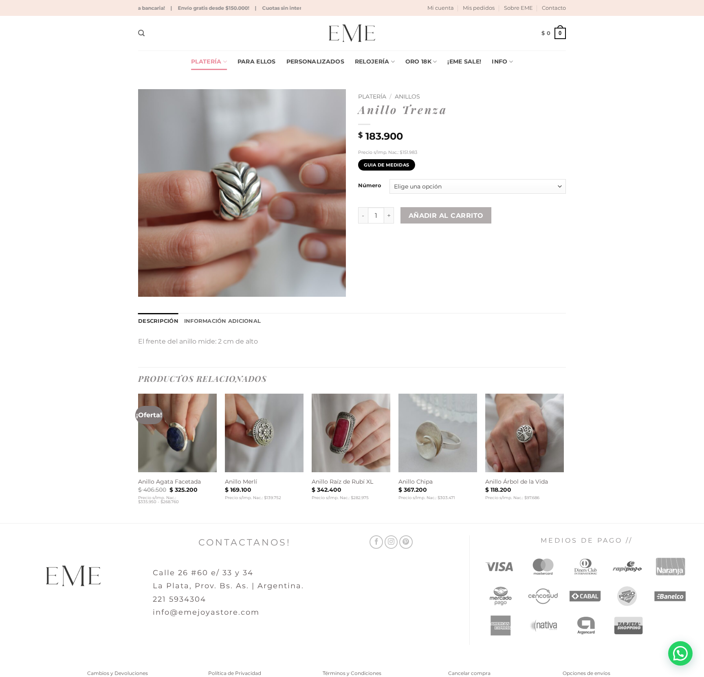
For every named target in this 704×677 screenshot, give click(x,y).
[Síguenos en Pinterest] (406, 542)
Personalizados (315, 61)
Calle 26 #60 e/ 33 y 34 (203, 572)
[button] (141, 33)
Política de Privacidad (234, 673)
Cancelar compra (469, 673)
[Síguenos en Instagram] (391, 542)
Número (369, 185)
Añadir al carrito (446, 215)
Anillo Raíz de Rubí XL (342, 481)
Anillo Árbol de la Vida (516, 481)
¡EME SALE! (464, 61)
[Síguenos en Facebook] (376, 542)
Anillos (407, 96)
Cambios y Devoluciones (117, 673)
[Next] (563, 457)
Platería (206, 61)
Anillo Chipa (415, 481)
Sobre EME (518, 8)
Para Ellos (257, 61)
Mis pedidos (479, 8)
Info (499, 61)
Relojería (372, 61)
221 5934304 (179, 599)
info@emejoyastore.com (206, 612)
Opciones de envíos (586, 673)
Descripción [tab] (158, 321)
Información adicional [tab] (222, 321)
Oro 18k (418, 61)
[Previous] (138, 457)
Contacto (554, 8)
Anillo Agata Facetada (169, 481)
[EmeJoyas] (352, 33)
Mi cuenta (440, 8)
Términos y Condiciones (352, 673)
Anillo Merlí (241, 481)
